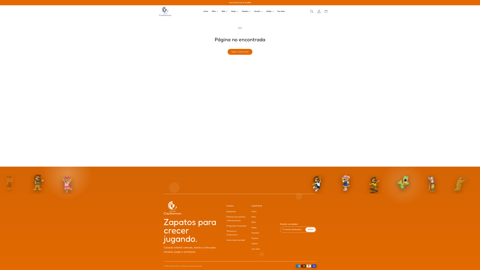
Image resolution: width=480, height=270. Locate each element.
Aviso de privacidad (235, 240)
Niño (254, 222)
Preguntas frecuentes (236, 225)
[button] (312, 11)
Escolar (255, 238)
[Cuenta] (319, 11)
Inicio (254, 211)
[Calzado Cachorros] (165, 11)
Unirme (311, 229)
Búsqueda (231, 211)
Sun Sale (256, 249)
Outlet (255, 243)
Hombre (255, 233)
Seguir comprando (240, 51)
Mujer (254, 227)
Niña (254, 217)
